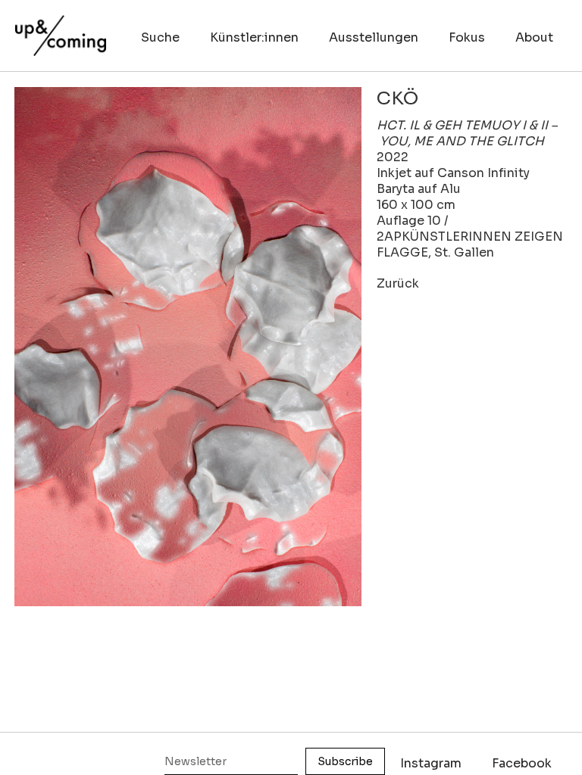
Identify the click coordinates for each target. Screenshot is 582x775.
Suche (160, 37)
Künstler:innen (254, 37)
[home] (60, 28)
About (534, 37)
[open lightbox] (187, 346)
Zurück (398, 283)
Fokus (467, 37)
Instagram (431, 763)
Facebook (522, 763)
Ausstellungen (373, 37)
